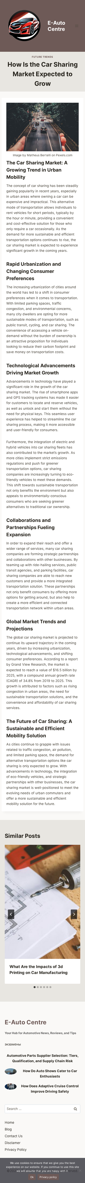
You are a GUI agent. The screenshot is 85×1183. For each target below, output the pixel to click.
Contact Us (14, 1136)
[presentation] (42, 902)
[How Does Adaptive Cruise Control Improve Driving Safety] (11, 1086)
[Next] (74, 914)
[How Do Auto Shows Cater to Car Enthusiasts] (11, 1071)
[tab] (35, 987)
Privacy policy (48, 1177)
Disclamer (12, 1143)
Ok (32, 1177)
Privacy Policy (15, 1150)
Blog (8, 1129)
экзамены (13, 1044)
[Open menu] (76, 26)
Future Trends (42, 56)
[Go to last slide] (11, 914)
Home (9, 1122)
